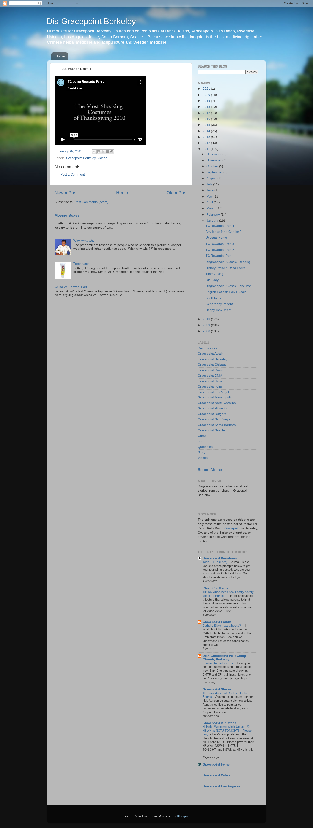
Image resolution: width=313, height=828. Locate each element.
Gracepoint (232, 528)
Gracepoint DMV (210, 375)
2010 (207, 319)
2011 (207, 149)
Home (60, 56)
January (212, 220)
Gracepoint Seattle (211, 430)
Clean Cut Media (215, 588)
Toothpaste (81, 263)
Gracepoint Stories (217, 689)
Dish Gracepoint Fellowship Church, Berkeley (224, 657)
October (212, 166)
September (214, 172)
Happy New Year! (218, 310)
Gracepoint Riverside (213, 408)
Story (201, 452)
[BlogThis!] (98, 151)
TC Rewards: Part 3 (220, 244)
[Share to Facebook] (107, 151)
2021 (207, 88)
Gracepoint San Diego (214, 419)
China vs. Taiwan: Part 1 (72, 287)
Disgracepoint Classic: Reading (228, 262)
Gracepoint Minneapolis (215, 397)
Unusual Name (216, 237)
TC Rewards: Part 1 (220, 255)
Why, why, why (83, 240)
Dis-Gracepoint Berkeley (91, 21)
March (211, 208)
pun (200, 441)
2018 (207, 106)
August (211, 178)
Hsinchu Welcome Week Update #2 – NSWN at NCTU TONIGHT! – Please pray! (227, 730)
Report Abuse (210, 470)
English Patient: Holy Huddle (226, 292)
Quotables (205, 447)
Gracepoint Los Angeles (215, 392)
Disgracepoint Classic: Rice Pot (228, 286)
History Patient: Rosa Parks (225, 268)
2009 (207, 325)
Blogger (182, 816)
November (214, 160)
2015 (207, 125)
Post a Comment (72, 174)
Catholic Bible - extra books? (222, 625)
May (210, 196)
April (210, 202)
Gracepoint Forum (217, 622)
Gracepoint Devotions (220, 558)
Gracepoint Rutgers (212, 414)
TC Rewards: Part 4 (220, 225)
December (214, 154)
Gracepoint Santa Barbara (217, 425)
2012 (207, 143)
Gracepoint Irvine (210, 386)
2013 (207, 137)
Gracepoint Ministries (219, 723)
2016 (207, 119)
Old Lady (212, 280)
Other (202, 436)
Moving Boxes (67, 215)
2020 (207, 95)
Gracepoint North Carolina (217, 403)
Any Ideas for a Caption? (224, 231)
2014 (207, 131)
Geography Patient (219, 304)
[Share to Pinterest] (112, 151)
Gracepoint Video (216, 775)
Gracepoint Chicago (212, 364)
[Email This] (94, 151)
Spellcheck (213, 298)
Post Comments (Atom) (91, 202)
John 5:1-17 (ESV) (215, 562)
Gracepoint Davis (210, 370)
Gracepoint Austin (210, 353)
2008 (207, 331)
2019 (207, 101)
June (210, 190)
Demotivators (207, 348)
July (209, 184)
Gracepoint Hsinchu (212, 381)
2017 (207, 113)
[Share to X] (103, 151)
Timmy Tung (214, 274)
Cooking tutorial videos (218, 663)
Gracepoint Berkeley (81, 158)
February (213, 214)
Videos (102, 158)
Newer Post (66, 192)
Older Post (177, 192)
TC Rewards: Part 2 (220, 250)
